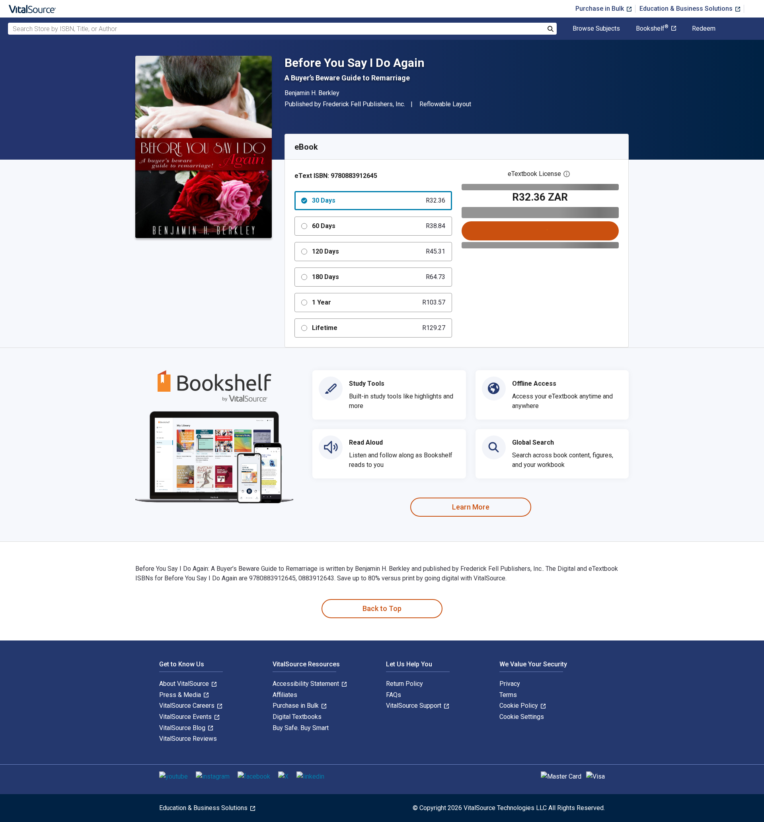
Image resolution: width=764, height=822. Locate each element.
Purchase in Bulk (600, 8)
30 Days (378, 200)
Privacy (509, 683)
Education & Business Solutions (686, 8)
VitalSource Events (186, 716)
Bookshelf (652, 28)
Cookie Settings (521, 716)
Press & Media (181, 695)
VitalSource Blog (183, 728)
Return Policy (404, 683)
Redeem (703, 28)
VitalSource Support (414, 705)
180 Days (378, 277)
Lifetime (378, 328)
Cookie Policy (519, 705)
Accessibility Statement (307, 683)
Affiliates (285, 695)
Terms (508, 695)
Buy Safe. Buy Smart (301, 728)
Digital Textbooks (297, 716)
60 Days (378, 226)
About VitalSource (184, 683)
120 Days (378, 251)
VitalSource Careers (187, 705)
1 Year (378, 302)
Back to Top (382, 608)
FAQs (393, 695)
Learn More (470, 507)
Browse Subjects (596, 28)
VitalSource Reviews (188, 738)
